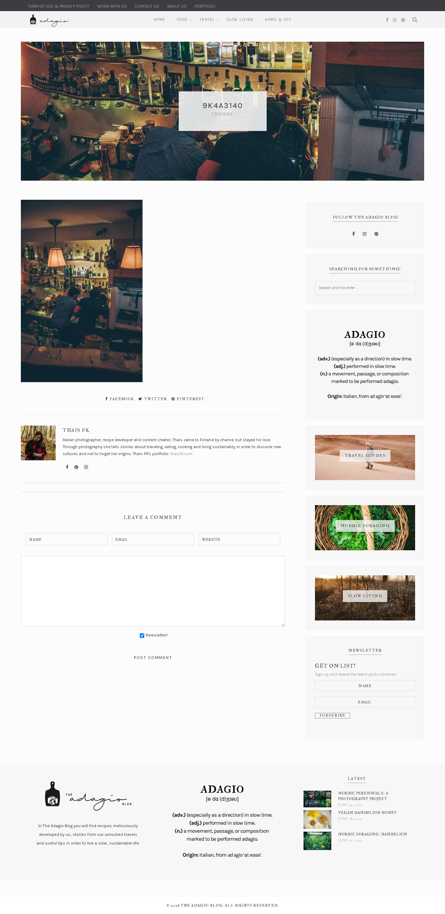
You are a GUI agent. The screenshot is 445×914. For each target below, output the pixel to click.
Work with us (112, 6)
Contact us (147, 6)
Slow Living (240, 19)
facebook (121, 399)
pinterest (190, 399)
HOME (159, 19)
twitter (155, 399)
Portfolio (205, 6)
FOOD (182, 19)
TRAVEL (207, 19)
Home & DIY (278, 19)
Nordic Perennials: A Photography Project (363, 796)
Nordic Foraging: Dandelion (372, 834)
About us (177, 6)
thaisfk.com (181, 453)
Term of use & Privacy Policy (58, 6)
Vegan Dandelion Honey (367, 812)
